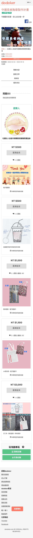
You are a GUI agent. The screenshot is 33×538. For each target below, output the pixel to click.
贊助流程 (4, 503)
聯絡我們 (4, 514)
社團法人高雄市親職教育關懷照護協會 (16, 138)
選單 (28, 3)
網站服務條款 (5, 482)
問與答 (16, 78)
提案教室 (4, 495)
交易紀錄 (17, 457)
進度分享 (16, 74)
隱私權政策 (5, 485)
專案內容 (16, 70)
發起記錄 (17, 452)
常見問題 (4, 492)
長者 (10, 12)
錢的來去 (16, 83)
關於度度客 (5, 474)
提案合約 (4, 499)
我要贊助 (17, 509)
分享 (30, 22)
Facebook (4, 524)
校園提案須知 (5, 506)
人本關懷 (4, 12)
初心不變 (4, 478)
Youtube (4, 521)
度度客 (11, 3)
